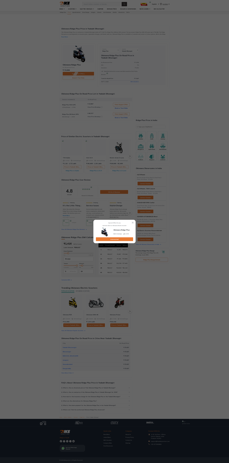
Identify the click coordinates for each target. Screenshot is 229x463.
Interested (114, 239)
